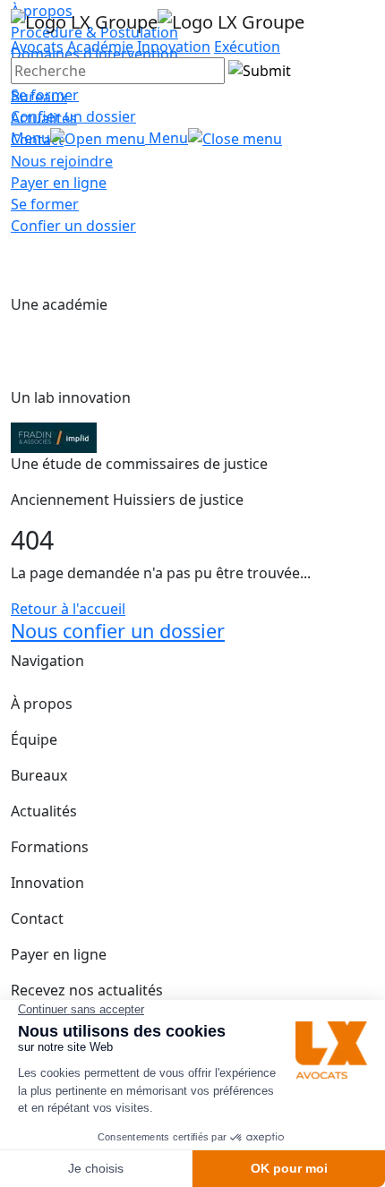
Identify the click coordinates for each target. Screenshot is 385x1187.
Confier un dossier (73, 116)
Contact (37, 918)
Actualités (44, 811)
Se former (45, 95)
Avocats (37, 46)
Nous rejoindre (62, 161)
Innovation (173, 46)
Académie (100, 46)
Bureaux (39, 775)
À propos (42, 703)
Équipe (34, 739)
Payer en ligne (59, 182)
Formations (50, 847)
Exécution (247, 46)
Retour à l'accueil (68, 609)
